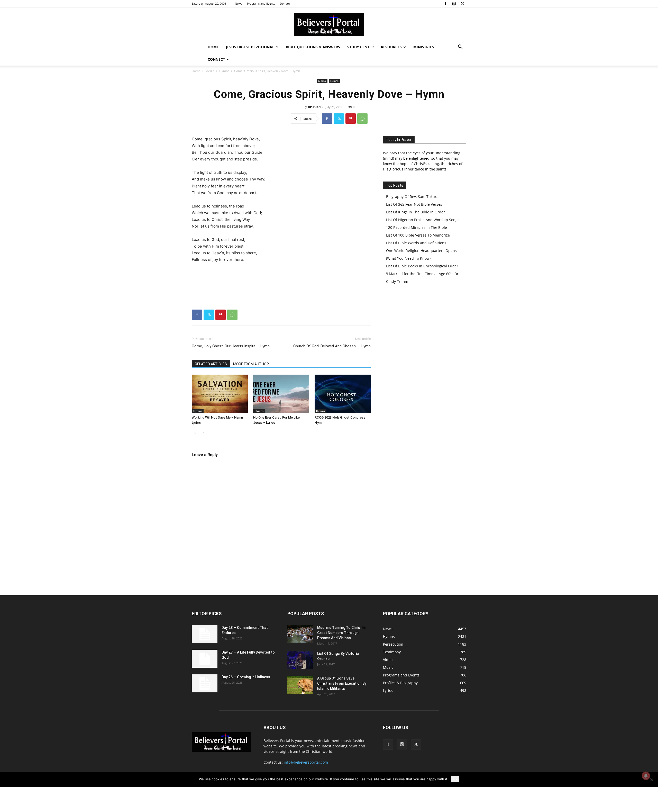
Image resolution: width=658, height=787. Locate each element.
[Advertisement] (281, 277)
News (238, 3)
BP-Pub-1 (314, 107)
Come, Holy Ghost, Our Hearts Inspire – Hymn (231, 346)
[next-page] (203, 433)
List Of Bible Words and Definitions (416, 242)
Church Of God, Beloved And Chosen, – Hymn (332, 346)
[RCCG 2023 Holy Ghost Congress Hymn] (343, 394)
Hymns (224, 71)
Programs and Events (261, 3)
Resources (391, 46)
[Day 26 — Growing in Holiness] (204, 683)
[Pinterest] (350, 118)
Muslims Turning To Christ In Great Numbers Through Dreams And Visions (341, 633)
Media (209, 71)
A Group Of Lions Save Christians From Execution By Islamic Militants (342, 683)
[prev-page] (195, 433)
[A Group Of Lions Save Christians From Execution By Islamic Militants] (300, 685)
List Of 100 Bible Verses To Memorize (418, 235)
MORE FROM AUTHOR (251, 364)
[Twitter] (462, 3)
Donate (285, 3)
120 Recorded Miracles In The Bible (416, 227)
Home (213, 46)
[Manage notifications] (646, 776)
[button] (460, 47)
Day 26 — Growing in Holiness (246, 677)
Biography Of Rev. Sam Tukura (412, 196)
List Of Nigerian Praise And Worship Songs (422, 219)
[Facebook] (445, 3)
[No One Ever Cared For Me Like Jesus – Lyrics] (281, 394)
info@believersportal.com (306, 762)
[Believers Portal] (329, 24)
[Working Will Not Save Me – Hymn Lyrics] (220, 394)
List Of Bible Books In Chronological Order (422, 266)
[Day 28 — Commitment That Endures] (204, 634)
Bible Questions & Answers (313, 46)
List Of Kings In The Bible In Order (415, 212)
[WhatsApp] (362, 118)
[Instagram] (454, 3)
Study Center (360, 46)
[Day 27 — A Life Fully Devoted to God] (204, 659)
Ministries (423, 46)
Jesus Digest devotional (250, 46)
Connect (216, 59)
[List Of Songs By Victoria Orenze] (300, 660)
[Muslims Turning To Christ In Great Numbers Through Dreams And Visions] (300, 634)
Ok (455, 779)
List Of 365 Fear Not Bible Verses (414, 204)
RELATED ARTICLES (211, 364)
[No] (651, 779)
